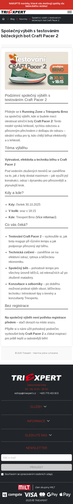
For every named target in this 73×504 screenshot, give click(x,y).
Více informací (45, 217)
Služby (36, 407)
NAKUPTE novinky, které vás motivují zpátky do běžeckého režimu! (36, 4)
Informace (36, 421)
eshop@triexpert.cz (25, 393)
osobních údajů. (44, 474)
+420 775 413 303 (49, 393)
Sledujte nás (36, 435)
